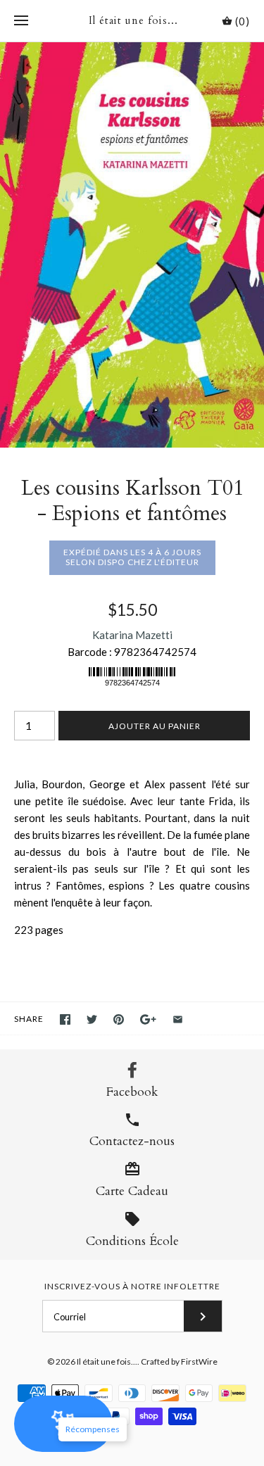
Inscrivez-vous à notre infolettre (132, 1286)
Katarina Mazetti (132, 634)
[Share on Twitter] (92, 1019)
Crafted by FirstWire (179, 1361)
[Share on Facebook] (65, 1019)
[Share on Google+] (148, 1019)
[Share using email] (177, 1019)
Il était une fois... (107, 1361)
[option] (132, 245)
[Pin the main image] (118, 1019)
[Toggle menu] (21, 21)
